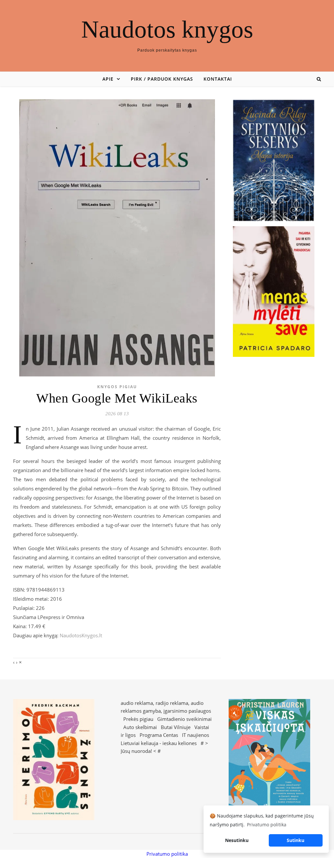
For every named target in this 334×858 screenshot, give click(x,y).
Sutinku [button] (295, 840)
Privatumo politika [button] (266, 824)
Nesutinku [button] (237, 840)
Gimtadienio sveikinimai (184, 719)
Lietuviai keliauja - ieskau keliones (159, 743)
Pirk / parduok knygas (162, 79)
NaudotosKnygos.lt (81, 635)
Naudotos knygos (167, 29)
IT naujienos (195, 735)
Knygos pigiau (117, 386)
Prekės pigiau (138, 719)
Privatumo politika (167, 853)
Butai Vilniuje (175, 727)
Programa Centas (159, 735)
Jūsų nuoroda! (136, 751)
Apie (108, 79)
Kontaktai (218, 79)
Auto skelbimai (140, 727)
